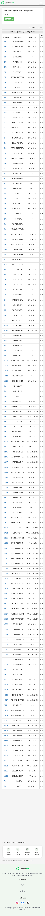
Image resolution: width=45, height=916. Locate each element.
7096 (5, 437)
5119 (5, 320)
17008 (6, 371)
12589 (6, 573)
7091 (5, 421)
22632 (6, 776)
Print (40, 28)
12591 (6, 583)
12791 (6, 659)
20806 (6, 735)
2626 (5, 123)
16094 (6, 690)
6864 (5, 285)
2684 (5, 153)
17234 (6, 715)
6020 (5, 406)
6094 (5, 249)
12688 (6, 381)
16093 (6, 325)
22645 (6, 452)
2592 (5, 102)
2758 (5, 188)
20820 (6, 746)
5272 (5, 351)
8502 (5, 315)
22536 (6, 771)
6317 (5, 254)
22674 (6, 482)
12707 (6, 614)
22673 (6, 477)
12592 (6, 588)
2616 (5, 112)
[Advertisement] (22, 816)
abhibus (22, 891)
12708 (6, 619)
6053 (5, 234)
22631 (6, 447)
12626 (6, 609)
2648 (5, 143)
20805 (6, 730)
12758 (6, 644)
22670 (6, 472)
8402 (5, 305)
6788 (5, 275)
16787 (6, 700)
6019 (5, 401)
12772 (6, 654)
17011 (6, 705)
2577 (5, 82)
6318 (5, 259)
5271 (5, 345)
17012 (6, 376)
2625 (5, 118)
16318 (6, 695)
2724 (5, 178)
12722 (6, 624)
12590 (6, 578)
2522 (5, 77)
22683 (6, 487)
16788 (6, 361)
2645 (5, 128)
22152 (6, 756)
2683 (5, 148)
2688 (5, 163)
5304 (5, 356)
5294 (5, 720)
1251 (5, 42)
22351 (6, 761)
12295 (6, 538)
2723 (5, 173)
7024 (5, 513)
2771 (5, 193)
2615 (5, 107)
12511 (6, 548)
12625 (6, 604)
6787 (5, 270)
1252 (5, 47)
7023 (5, 507)
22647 (6, 462)
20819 (6, 740)
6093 (5, 244)
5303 (5, 386)
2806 (5, 229)
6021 (5, 411)
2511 (5, 62)
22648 (6, 467)
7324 (5, 523)
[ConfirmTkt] (22, 869)
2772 (5, 199)
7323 (5, 518)
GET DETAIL (9, 19)
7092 (5, 426)
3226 (5, 675)
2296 (5, 57)
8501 (5, 310)
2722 (5, 168)
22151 (6, 751)
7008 (5, 786)
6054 (5, 239)
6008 (5, 396)
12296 (6, 543)
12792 (6, 665)
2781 (5, 204)
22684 (6, 492)
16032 (6, 685)
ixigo (22, 885)
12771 (6, 649)
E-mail (33, 28)
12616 (6, 599)
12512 (6, 553)
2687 (5, 158)
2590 (5, 92)
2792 (5, 219)
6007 (5, 391)
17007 (6, 366)
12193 (6, 528)
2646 (5, 133)
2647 (5, 138)
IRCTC (32, 861)
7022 (5, 502)
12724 (6, 634)
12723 (6, 629)
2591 (5, 97)
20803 (6, 442)
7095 (5, 432)
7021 (5, 497)
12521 (6, 558)
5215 (5, 335)
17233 (6, 710)
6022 (5, 416)
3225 (5, 670)
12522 (6, 563)
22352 (6, 766)
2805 (5, 224)
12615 (6, 594)
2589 (5, 87)
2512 (5, 67)
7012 (5, 295)
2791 (5, 214)
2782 (5, 209)
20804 (6, 725)
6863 (5, 280)
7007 (5, 781)
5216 (5, 340)
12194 (6, 533)
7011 (5, 290)
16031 (6, 680)
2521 (5, 72)
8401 (5, 300)
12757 (6, 639)
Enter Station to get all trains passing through (18, 10)
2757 (5, 183)
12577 (6, 568)
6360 (5, 264)
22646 (6, 457)
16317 (6, 330)
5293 (5, 52)
